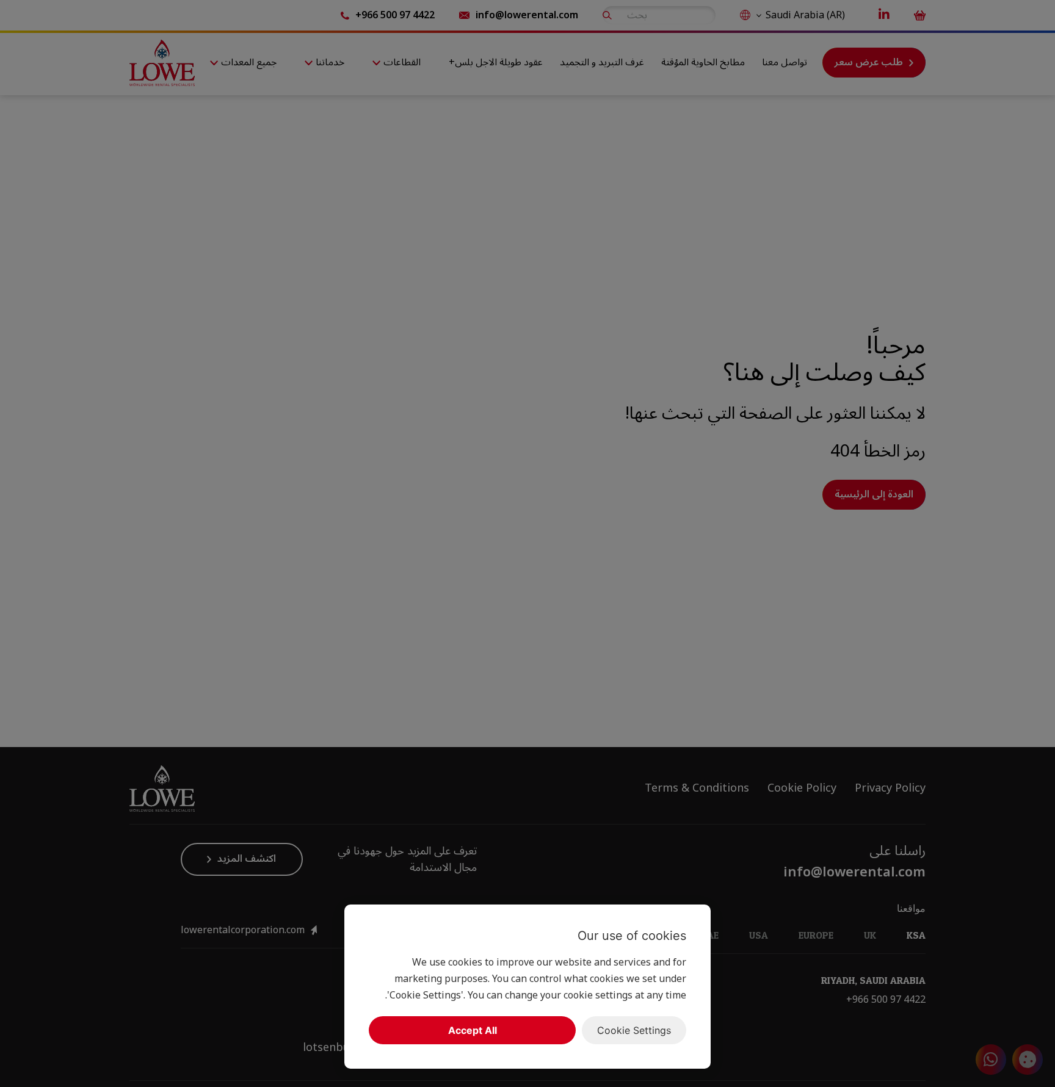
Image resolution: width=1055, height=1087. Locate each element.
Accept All (472, 1030)
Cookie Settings (634, 1030)
